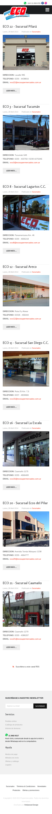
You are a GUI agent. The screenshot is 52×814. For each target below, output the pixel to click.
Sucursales (36, 32)
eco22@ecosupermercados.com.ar (25, 82)
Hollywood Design (31, 805)
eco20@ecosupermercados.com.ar (25, 559)
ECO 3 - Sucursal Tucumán (21, 106)
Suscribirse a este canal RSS (27, 667)
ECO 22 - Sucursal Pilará (20, 26)
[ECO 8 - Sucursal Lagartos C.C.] (26, 212)
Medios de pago (11, 754)
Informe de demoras (12, 728)
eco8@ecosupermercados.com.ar (25, 242)
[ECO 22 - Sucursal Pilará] (26, 52)
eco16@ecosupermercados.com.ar (25, 479)
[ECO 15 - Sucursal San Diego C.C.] (26, 368)
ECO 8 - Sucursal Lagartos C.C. (24, 186)
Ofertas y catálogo (12, 761)
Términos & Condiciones (26, 786)
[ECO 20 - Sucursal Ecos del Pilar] (26, 529)
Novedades (41, 786)
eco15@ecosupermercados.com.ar (25, 399)
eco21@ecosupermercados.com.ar (25, 639)
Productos (16, 790)
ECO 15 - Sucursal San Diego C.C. (26, 343)
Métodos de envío (12, 758)
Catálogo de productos (13, 725)
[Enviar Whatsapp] (25, 4)
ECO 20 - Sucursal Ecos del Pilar (25, 503)
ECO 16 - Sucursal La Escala (22, 423)
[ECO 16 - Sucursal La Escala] (26, 448)
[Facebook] (42, 4)
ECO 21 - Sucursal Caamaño (22, 583)
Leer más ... (11, 91)
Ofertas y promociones (30, 790)
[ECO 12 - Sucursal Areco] (26, 290)
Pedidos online (11, 721)
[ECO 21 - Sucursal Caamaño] (26, 609)
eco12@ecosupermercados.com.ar (25, 319)
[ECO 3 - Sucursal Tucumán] (26, 132)
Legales (8, 765)
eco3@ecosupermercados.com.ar (25, 162)
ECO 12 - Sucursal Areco (20, 267)
